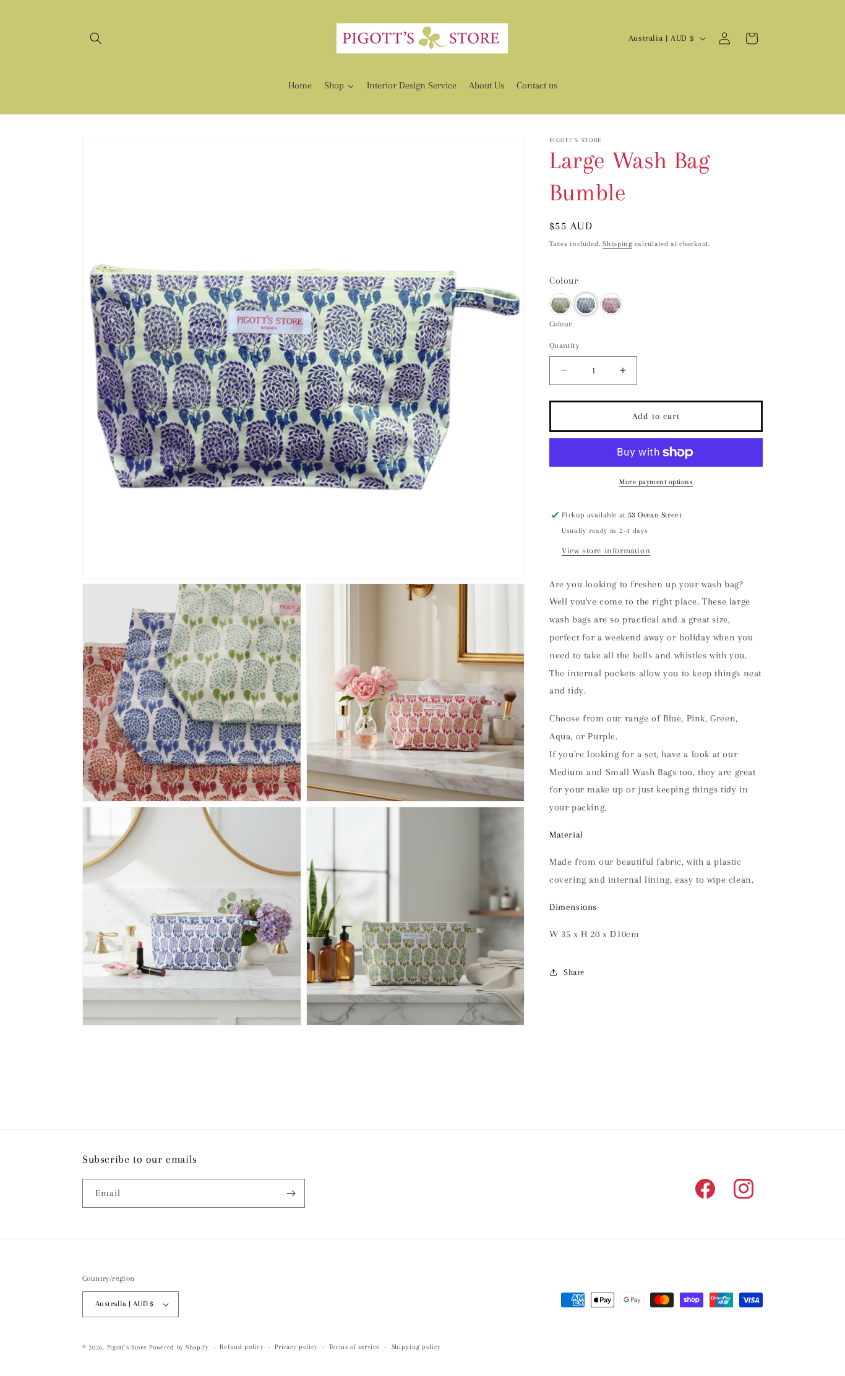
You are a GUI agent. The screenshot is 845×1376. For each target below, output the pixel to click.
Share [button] (574, 972)
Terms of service (354, 1347)
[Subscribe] (290, 1193)
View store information (606, 550)
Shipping (617, 244)
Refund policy (241, 1347)
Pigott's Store (127, 1347)
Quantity (564, 345)
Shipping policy (416, 1347)
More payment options (656, 482)
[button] (95, 38)
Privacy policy (296, 1347)
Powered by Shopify (178, 1347)
